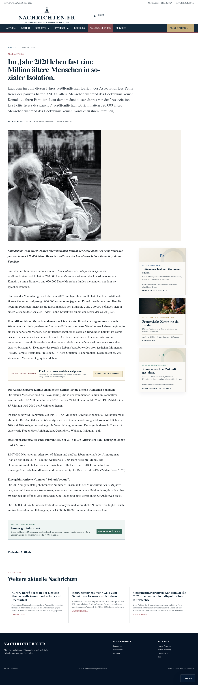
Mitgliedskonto (185, 3)
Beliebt (25, 28)
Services (121, 28)
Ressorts (42, 28)
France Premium (181, 28)
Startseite (13, 47)
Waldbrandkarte (100, 28)
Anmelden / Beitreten (160, 3)
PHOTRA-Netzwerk (11, 669)
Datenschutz (118, 649)
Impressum (117, 646)
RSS (159, 657)
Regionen (79, 28)
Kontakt (116, 653)
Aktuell (11, 28)
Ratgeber (62, 28)
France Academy (164, 649)
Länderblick (163, 653)
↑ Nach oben (188, 678)
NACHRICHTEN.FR (25, 644)
